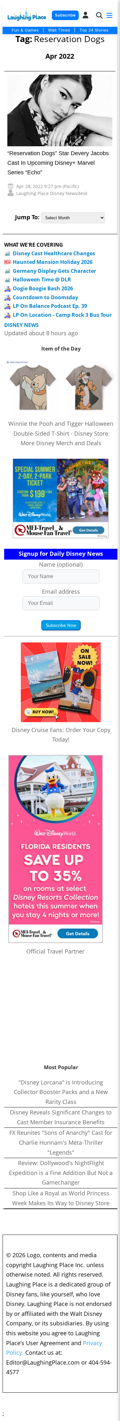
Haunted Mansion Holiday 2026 (52, 261)
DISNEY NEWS (21, 325)
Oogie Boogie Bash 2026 (43, 288)
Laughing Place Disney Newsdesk (51, 193)
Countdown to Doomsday (45, 297)
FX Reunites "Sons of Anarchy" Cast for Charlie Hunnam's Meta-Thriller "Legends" (60, 1142)
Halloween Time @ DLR (42, 279)
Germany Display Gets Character (54, 270)
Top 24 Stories (93, 30)
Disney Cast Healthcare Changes (54, 253)
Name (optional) (61, 564)
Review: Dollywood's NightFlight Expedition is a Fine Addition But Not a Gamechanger (61, 1172)
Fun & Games (25, 30)
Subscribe (65, 15)
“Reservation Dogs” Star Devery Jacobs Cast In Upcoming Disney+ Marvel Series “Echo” (58, 163)
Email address (61, 591)
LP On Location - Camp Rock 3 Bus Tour (62, 314)
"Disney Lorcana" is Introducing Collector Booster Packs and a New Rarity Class (61, 1092)
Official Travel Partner (55, 951)
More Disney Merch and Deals (60, 443)
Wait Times (59, 30)
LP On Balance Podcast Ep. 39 (50, 305)
